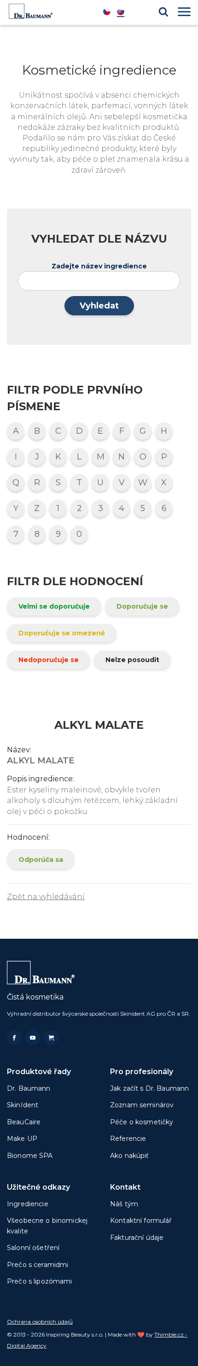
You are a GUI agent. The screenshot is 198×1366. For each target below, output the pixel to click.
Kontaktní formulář (141, 1220)
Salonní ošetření (33, 1248)
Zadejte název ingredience (99, 266)
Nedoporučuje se (48, 660)
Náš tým (124, 1204)
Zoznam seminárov (142, 1105)
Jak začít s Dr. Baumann (149, 1088)
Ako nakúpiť (129, 1155)
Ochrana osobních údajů (40, 1321)
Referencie (128, 1138)
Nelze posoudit (132, 660)
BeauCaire (24, 1122)
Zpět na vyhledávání (46, 896)
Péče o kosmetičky (141, 1122)
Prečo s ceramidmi (37, 1265)
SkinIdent (22, 1105)
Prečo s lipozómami (39, 1281)
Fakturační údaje (136, 1237)
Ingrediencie (27, 1204)
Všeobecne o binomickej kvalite (47, 1225)
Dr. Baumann (29, 1088)
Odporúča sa (40, 859)
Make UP (22, 1138)
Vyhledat (99, 306)
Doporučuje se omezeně (61, 633)
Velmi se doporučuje (54, 606)
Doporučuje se (142, 606)
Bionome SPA (30, 1155)
